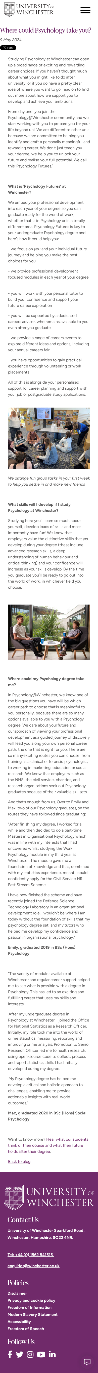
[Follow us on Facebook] (11, 1354)
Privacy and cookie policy (31, 1300)
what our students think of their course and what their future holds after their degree (48, 1145)
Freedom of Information (30, 1307)
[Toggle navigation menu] (85, 10)
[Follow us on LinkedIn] (53, 1354)
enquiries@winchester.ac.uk (34, 1265)
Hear (51, 1139)
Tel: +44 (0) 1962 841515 (31, 1254)
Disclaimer (17, 1293)
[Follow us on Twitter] (21, 1354)
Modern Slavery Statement (33, 1314)
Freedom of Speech (26, 1328)
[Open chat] (87, 1362)
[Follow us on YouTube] (42, 1354)
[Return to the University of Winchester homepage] (49, 1198)
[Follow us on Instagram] (31, 1354)
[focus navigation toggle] (85, 10)
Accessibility (19, 1321)
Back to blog (19, 1161)
